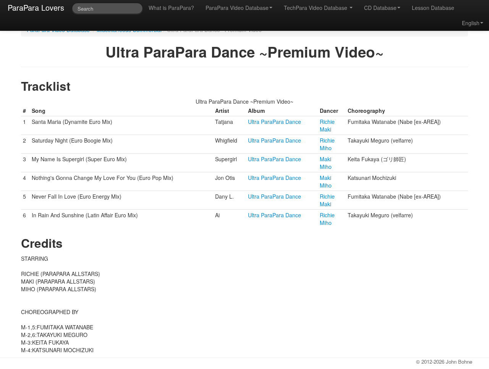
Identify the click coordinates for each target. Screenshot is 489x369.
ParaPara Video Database (237, 7)
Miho (326, 148)
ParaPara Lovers (36, 7)
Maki (325, 129)
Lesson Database (433, 7)
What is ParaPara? (171, 7)
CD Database (380, 7)
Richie (327, 121)
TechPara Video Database (316, 7)
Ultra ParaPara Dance (274, 121)
